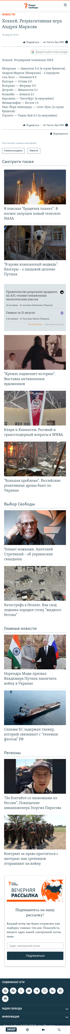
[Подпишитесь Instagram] (44, 991)
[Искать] (59, 1030)
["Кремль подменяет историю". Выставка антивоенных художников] (35, 352)
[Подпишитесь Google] (5, 991)
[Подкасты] (60, 991)
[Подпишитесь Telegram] (36, 991)
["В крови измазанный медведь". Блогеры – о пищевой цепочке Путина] (35, 242)
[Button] (31, 42)
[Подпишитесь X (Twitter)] (21, 991)
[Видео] (43, 1030)
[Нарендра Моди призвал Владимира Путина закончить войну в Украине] (35, 652)
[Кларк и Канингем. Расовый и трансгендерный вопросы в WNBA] (35, 408)
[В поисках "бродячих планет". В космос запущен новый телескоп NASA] (35, 187)
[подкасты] (27, 1030)
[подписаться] (5, 998)
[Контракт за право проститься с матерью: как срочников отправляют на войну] (35, 832)
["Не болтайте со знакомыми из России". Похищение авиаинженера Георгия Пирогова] (35, 776)
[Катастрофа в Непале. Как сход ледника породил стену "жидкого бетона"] (35, 583)
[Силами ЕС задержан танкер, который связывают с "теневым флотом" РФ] (35, 707)
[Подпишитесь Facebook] (13, 991)
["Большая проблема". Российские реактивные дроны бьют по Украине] (35, 459)
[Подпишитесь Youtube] (29, 991)
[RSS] (52, 991)
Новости (8, 14)
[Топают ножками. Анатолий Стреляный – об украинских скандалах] (35, 527)
